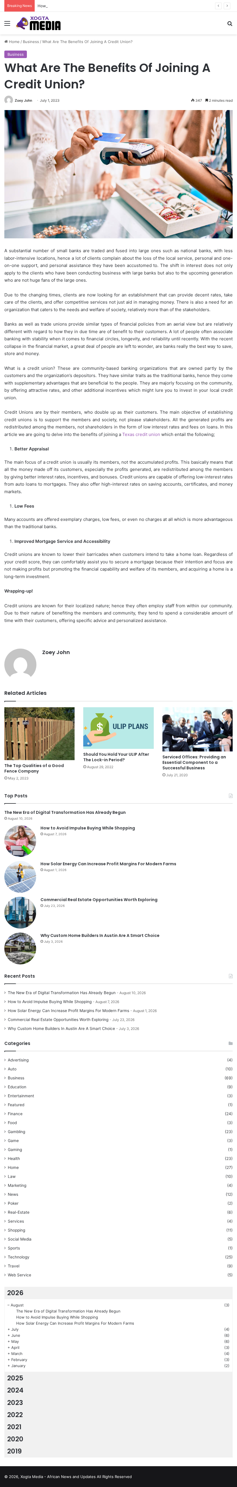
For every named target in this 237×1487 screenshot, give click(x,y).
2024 (15, 1390)
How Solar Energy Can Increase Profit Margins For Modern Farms (96, 5)
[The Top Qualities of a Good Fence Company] (39, 733)
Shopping (16, 1230)
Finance (15, 1113)
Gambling (16, 1131)
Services (16, 1221)
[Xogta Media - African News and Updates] (41, 23)
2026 (15, 1292)
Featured (16, 1104)
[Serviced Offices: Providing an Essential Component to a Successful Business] (197, 729)
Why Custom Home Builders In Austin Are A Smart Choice (100, 935)
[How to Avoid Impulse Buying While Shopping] (20, 841)
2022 (15, 1414)
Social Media (20, 1239)
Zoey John (23, 100)
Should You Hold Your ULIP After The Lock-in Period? (116, 757)
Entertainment (21, 1096)
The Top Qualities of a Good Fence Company (34, 768)
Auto (12, 1069)
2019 (14, 1451)
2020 (15, 1439)
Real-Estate (18, 1212)
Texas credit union (141, 434)
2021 (14, 1427)
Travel (13, 1266)
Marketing (17, 1185)
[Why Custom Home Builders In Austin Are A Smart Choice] (20, 948)
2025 (15, 1378)
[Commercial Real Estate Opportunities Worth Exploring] (20, 913)
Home (14, 41)
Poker (13, 1203)
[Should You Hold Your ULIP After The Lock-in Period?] (118, 728)
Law (12, 1176)
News (13, 1194)
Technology (18, 1257)
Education (17, 1087)
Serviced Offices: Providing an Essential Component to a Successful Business (194, 762)
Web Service (19, 1275)
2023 (15, 1402)
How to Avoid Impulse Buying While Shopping (87, 828)
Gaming (15, 1149)
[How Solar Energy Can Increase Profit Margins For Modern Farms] (20, 877)
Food (12, 1122)
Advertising (18, 1060)
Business (31, 41)
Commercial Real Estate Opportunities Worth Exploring (99, 900)
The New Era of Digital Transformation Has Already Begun (65, 812)
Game (13, 1140)
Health (14, 1158)
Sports (14, 1248)
